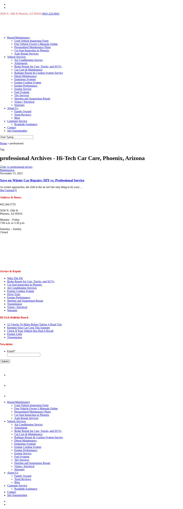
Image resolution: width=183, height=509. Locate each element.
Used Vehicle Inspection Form (31, 40)
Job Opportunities (17, 130)
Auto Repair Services (26, 53)
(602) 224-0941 (51, 13)
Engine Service (22, 88)
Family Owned (22, 111)
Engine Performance (25, 85)
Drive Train (13, 294)
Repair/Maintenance (18, 37)
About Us (12, 108)
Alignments (20, 63)
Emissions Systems (25, 79)
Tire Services (21, 95)
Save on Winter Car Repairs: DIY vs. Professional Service (42, 180)
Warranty (19, 105)
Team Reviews (22, 114)
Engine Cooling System (27, 82)
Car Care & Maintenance (28, 69)
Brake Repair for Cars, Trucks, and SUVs (37, 66)
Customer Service (17, 121)
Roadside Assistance (25, 124)
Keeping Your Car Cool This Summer (28, 327)
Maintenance (7, 170)
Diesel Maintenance (25, 76)
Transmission (14, 303)
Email (11, 351)
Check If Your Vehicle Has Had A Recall (30, 330)
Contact (11, 127)
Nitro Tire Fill (15, 278)
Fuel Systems (21, 92)
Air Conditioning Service (28, 60)
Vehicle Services (16, 56)
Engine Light (14, 334)
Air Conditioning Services (22, 287)
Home (3, 143)
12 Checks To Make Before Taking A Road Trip (34, 324)
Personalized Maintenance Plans (32, 47)
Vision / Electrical (24, 101)
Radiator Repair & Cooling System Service (38, 72)
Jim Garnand (7, 190)
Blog (17, 117)
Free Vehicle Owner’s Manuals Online (36, 43)
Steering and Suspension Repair (32, 98)
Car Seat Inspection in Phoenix (31, 50)
